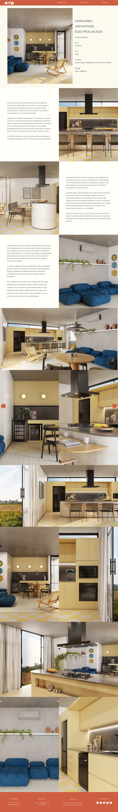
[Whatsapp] (97, 803)
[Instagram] (107, 803)
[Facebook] (104, 803)
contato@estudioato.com (14, 804)
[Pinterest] (111, 803)
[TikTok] (101, 803)
